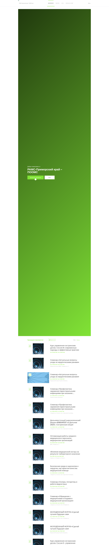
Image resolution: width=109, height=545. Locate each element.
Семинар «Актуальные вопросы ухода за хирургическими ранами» (64, 361)
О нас (49, 177)
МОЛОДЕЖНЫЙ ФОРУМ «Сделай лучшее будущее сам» (64, 513)
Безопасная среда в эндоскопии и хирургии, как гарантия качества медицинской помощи (64, 468)
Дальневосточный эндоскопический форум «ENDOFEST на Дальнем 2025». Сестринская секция (65, 422)
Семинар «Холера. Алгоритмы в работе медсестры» (63, 483)
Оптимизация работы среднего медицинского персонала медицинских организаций (63, 438)
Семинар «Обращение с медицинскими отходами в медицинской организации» (61, 498)
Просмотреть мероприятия (35, 177)
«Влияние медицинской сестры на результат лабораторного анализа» (65, 453)
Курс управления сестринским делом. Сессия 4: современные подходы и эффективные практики (64, 347)
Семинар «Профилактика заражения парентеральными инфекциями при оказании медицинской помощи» (62, 392)
